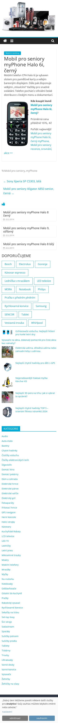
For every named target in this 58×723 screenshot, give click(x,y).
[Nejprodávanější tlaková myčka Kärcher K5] (7, 383)
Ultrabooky (7, 660)
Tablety (5, 645)
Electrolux (25, 264)
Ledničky (6, 545)
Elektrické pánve (10, 488)
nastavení (7, 711)
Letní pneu (7, 550)
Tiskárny (6, 650)
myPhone (31, 170)
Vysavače (6, 674)
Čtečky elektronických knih (15, 460)
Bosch (8, 264)
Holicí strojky (8, 521)
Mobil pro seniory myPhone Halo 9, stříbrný (26, 229)
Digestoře (7, 464)
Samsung (41, 306)
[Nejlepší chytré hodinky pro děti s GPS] (7, 368)
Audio (5, 436)
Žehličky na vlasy (10, 683)
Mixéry (5, 560)
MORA (8, 289)
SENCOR (9, 314)
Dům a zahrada (10, 479)
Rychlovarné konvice (12, 607)
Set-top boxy (8, 617)
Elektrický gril (8, 498)
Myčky (5, 574)
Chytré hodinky (9, 450)
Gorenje (42, 264)
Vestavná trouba (14, 322)
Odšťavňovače (9, 588)
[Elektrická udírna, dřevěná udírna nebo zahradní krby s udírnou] (7, 353)
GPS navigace (8, 512)
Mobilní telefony (12, 53)
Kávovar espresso (15, 272)
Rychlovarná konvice (16, 306)
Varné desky (8, 664)
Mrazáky (6, 569)
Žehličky (6, 679)
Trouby (5, 655)
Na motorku (8, 579)
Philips (42, 289)
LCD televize (8, 536)
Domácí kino (8, 469)
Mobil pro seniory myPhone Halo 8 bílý (28, 244)
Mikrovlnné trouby (11, 555)
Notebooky (7, 583)
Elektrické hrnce (10, 483)
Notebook (25, 289)
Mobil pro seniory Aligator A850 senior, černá (28, 191)
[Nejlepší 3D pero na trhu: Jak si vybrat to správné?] (7, 398)
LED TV (5, 540)
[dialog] (29, 710)
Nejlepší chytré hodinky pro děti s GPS (35, 363)
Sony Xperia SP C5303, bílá (22, 181)
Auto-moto (7, 441)
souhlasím (42, 718)
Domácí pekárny (10, 474)
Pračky (5, 598)
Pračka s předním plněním (20, 297)
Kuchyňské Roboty (11, 531)
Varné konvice (9, 669)
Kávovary (6, 526)
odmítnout (15, 718)
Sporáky (6, 631)
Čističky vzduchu (10, 455)
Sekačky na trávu (10, 612)
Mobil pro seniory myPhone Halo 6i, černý (41, 109)
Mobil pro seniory (14, 170)
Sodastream (8, 626)
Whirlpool (37, 322)
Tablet (25, 314)
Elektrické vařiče (10, 493)
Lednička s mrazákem (17, 281)
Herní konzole (9, 517)
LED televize (44, 281)
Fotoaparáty (8, 502)
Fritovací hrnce (9, 507)
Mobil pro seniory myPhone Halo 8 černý (26, 213)
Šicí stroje (7, 621)
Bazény (5, 445)
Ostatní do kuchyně (12, 593)
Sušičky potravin (10, 636)
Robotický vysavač (11, 602)
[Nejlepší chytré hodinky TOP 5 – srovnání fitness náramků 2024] (7, 413)
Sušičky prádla (9, 640)
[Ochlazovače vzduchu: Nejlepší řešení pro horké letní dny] (7, 334)
